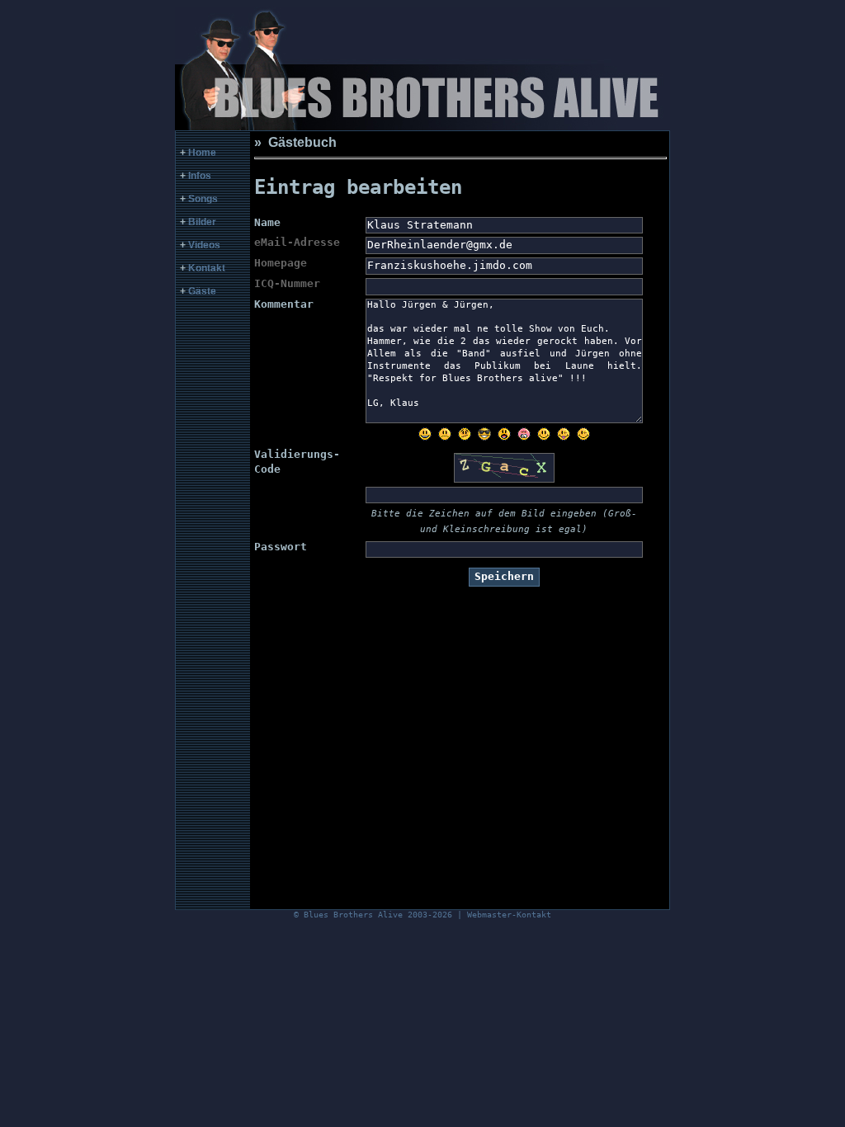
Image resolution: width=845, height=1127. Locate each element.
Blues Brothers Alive (353, 914)
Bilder (202, 222)
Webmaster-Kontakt (509, 914)
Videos (204, 245)
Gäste (202, 291)
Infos (199, 176)
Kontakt (206, 268)
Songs (203, 199)
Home (202, 152)
